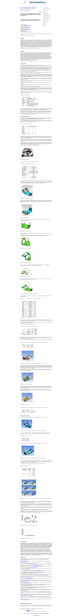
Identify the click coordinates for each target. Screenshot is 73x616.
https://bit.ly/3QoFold (23, 561)
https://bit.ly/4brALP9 (49, 597)
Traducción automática (47, 18)
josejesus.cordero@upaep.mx (31, 609)
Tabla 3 (37, 161)
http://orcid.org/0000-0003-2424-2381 (26, 25)
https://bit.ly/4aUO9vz (32, 567)
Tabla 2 (35, 121)
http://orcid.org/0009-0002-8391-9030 (26, 29)
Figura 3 (21, 202)
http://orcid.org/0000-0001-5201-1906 (26, 27)
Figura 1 (38, 145)
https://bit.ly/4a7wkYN (23, 590)
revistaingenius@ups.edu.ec (36, 615)
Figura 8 (26, 278)
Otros (43, 24)
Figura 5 (23, 233)
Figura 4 (23, 219)
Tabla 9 (23, 463)
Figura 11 (46, 389)
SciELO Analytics (46, 10)
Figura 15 (28, 506)
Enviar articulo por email (47, 19)
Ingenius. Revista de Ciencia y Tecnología (28, 7)
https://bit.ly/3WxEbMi (23, 581)
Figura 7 (40, 265)
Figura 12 (44, 417)
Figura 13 (31, 443)
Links (26, 561)
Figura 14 (35, 461)
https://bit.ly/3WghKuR (36, 565)
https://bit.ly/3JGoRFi (31, 563)
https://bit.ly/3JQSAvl (28, 578)
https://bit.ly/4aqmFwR (26, 599)
